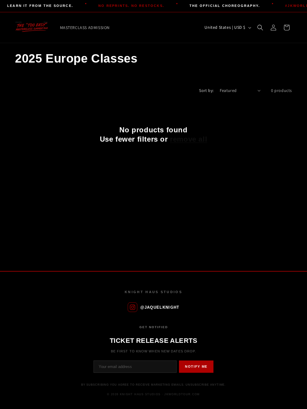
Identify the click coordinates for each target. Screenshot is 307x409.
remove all (188, 139)
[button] (260, 27)
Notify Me (196, 366)
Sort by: (206, 90)
